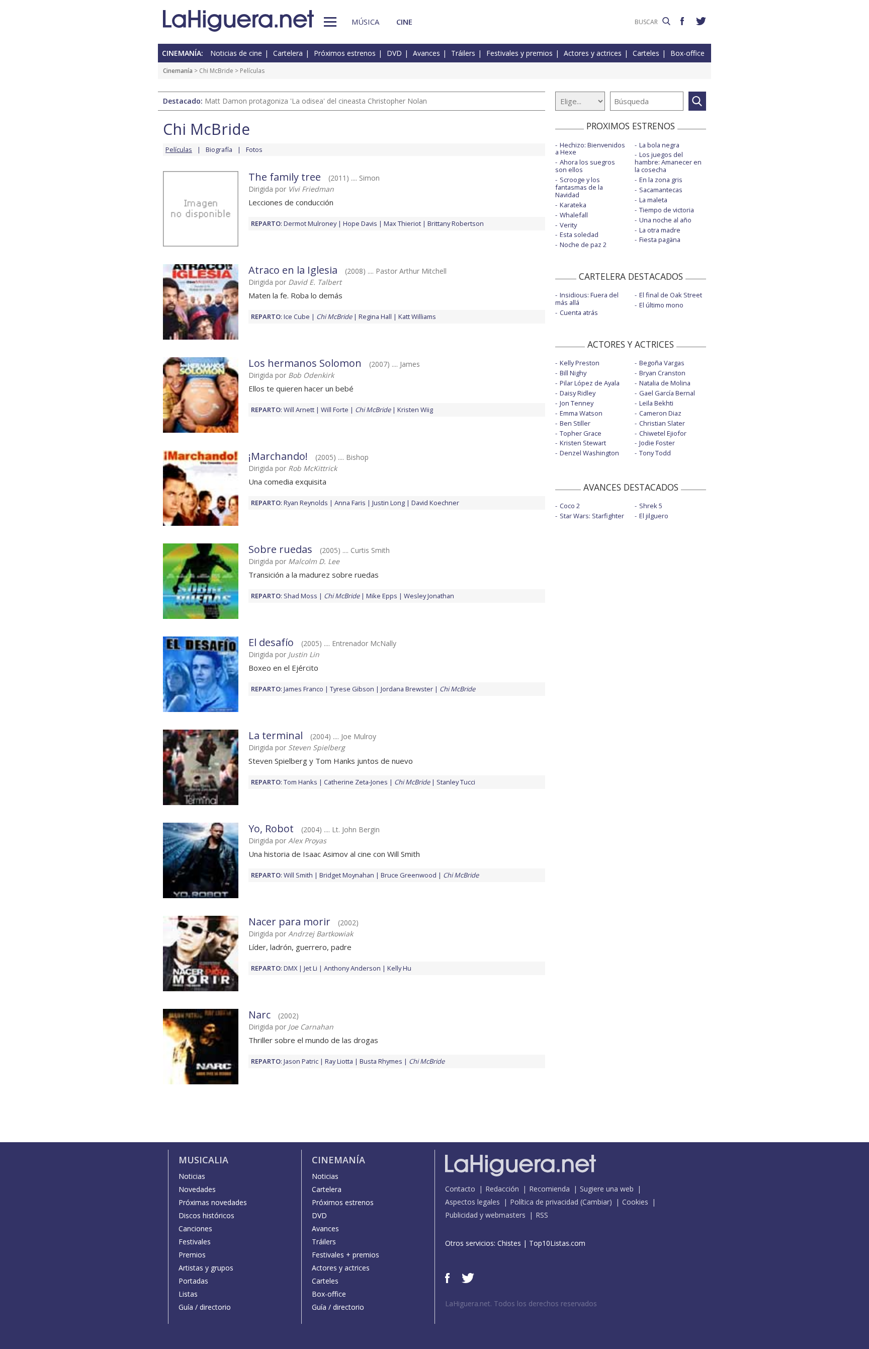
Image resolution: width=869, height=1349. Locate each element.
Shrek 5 (650, 505)
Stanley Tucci (456, 781)
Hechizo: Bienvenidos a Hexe (590, 148)
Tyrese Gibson (352, 688)
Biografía (219, 149)
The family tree (284, 177)
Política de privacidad (544, 1202)
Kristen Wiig (415, 409)
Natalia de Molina (664, 382)
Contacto (460, 1189)
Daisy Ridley (577, 393)
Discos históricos (206, 1215)
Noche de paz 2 (583, 244)
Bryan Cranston (662, 372)
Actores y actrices (593, 53)
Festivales (195, 1241)
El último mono (661, 304)
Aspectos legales (472, 1202)
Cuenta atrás (579, 312)
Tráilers (463, 53)
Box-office (687, 53)
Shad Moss (300, 595)
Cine (404, 22)
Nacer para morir (289, 921)
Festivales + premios (345, 1254)
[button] (330, 22)
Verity (568, 224)
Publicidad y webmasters (485, 1215)
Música (365, 22)
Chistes (509, 1243)
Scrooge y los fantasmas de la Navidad (579, 187)
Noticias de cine (236, 53)
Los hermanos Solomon (305, 363)
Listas (188, 1294)
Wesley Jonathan (429, 595)
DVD (394, 53)
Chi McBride (216, 70)
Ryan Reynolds (306, 502)
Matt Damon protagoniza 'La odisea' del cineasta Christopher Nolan (316, 101)
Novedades (197, 1189)
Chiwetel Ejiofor (662, 433)
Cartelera (288, 53)
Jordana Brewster (407, 688)
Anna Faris (350, 502)
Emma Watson (581, 413)
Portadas (193, 1281)
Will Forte (335, 409)
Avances (426, 53)
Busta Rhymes (381, 1061)
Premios (192, 1254)
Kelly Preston (579, 362)
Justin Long (388, 502)
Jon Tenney (576, 403)
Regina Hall (375, 316)
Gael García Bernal (667, 393)
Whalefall (574, 214)
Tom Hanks (300, 781)
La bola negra (659, 144)
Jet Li (310, 968)
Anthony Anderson (352, 968)
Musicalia (203, 1160)
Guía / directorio (205, 1307)
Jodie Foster (657, 442)
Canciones (195, 1228)
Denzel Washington (589, 452)
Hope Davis (360, 223)
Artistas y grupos (206, 1268)
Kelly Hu (399, 968)
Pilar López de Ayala (590, 382)
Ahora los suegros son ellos (585, 165)
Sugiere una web (607, 1189)
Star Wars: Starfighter (592, 515)
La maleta (653, 199)
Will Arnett (299, 409)
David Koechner (435, 502)
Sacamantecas (660, 189)
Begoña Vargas (661, 362)
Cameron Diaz (660, 413)
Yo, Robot (271, 828)
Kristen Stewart (583, 442)
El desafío (271, 642)
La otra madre (659, 229)
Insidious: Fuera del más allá (587, 298)
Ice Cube (297, 316)
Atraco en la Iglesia (292, 270)
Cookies (635, 1202)
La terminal (275, 735)
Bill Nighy (573, 372)
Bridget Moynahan (346, 875)
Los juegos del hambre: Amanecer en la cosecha (668, 162)
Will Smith (298, 875)
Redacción (502, 1189)
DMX (290, 968)
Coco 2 (570, 505)
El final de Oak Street (670, 294)
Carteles (646, 53)
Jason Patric (301, 1061)
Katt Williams (417, 316)
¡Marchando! (278, 456)
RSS (542, 1215)
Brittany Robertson (455, 223)
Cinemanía (178, 70)
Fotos (254, 149)
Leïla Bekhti (656, 403)
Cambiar (596, 1202)
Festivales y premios (519, 53)
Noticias (192, 1176)
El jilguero (653, 515)
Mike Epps (381, 595)
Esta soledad (579, 234)
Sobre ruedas (280, 549)
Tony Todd (655, 452)
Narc (259, 1014)
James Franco (303, 688)
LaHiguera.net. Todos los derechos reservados (521, 1303)
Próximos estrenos (345, 53)
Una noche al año (665, 219)
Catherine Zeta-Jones (356, 781)
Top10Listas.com (557, 1243)
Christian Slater (662, 423)
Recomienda (549, 1189)
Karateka (573, 204)
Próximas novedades (213, 1202)
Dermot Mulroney (310, 223)
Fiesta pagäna (659, 239)
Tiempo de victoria (666, 209)
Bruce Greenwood (409, 875)
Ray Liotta (339, 1061)
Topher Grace (580, 433)
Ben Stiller (575, 423)
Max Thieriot (402, 223)
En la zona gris (660, 179)
